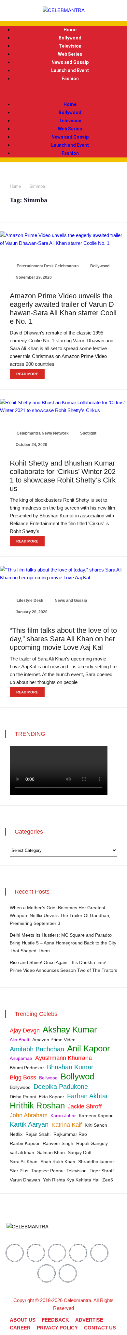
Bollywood (70, 38)
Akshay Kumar (70, 1029)
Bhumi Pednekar (27, 1067)
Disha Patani (23, 1096)
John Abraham (29, 1115)
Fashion (70, 78)
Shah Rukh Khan (57, 1161)
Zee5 (107, 1179)
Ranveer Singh (58, 1143)
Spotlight (87, 433)
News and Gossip (70, 62)
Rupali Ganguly (92, 1143)
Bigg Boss (23, 1077)
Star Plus (19, 1170)
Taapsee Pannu (47, 1170)
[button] (63, 92)
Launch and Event (70, 70)
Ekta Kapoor (51, 1096)
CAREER (20, 1327)
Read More (27, 374)
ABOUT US (22, 1320)
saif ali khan (22, 1152)
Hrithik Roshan (37, 1105)
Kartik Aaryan (29, 1124)
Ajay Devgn (25, 1030)
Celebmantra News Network (42, 433)
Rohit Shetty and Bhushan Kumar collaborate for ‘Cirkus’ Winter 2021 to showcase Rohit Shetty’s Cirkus (63, 476)
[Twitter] (36, 1253)
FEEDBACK (55, 1320)
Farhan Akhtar (87, 1096)
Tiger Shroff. (102, 1170)
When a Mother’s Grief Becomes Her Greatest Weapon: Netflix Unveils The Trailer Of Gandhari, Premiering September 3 (60, 915)
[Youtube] (99, 1253)
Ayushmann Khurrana (63, 1058)
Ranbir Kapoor (25, 1143)
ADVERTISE (89, 1320)
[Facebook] (15, 1253)
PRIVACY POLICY (57, 1327)
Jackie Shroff (85, 1106)
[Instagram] (57, 1253)
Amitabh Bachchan (37, 1049)
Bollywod (77, 1076)
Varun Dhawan (25, 1179)
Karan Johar (63, 1115)
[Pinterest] (78, 1253)
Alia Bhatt (19, 1039)
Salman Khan (51, 1152)
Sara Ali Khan (23, 1161)
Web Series (70, 54)
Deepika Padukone (61, 1086)
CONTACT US (100, 1327)
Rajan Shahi (37, 1134)
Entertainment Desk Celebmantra (47, 266)
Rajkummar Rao (70, 1134)
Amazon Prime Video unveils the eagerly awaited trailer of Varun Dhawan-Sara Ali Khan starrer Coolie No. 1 (63, 308)
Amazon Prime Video (54, 1039)
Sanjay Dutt (80, 1152)
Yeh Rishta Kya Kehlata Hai (71, 1179)
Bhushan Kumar (70, 1067)
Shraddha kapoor (96, 1161)
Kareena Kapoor (96, 1115)
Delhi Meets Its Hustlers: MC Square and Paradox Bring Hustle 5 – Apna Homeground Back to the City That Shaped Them (63, 942)
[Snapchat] (46, 1273)
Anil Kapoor (88, 1048)
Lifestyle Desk (29, 600)
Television (70, 46)
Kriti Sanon (96, 1125)
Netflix (16, 1134)
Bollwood (48, 1077)
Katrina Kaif (66, 1124)
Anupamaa (21, 1058)
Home (70, 29)
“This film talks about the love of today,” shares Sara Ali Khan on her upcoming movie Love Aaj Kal (63, 638)
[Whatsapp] (68, 1273)
